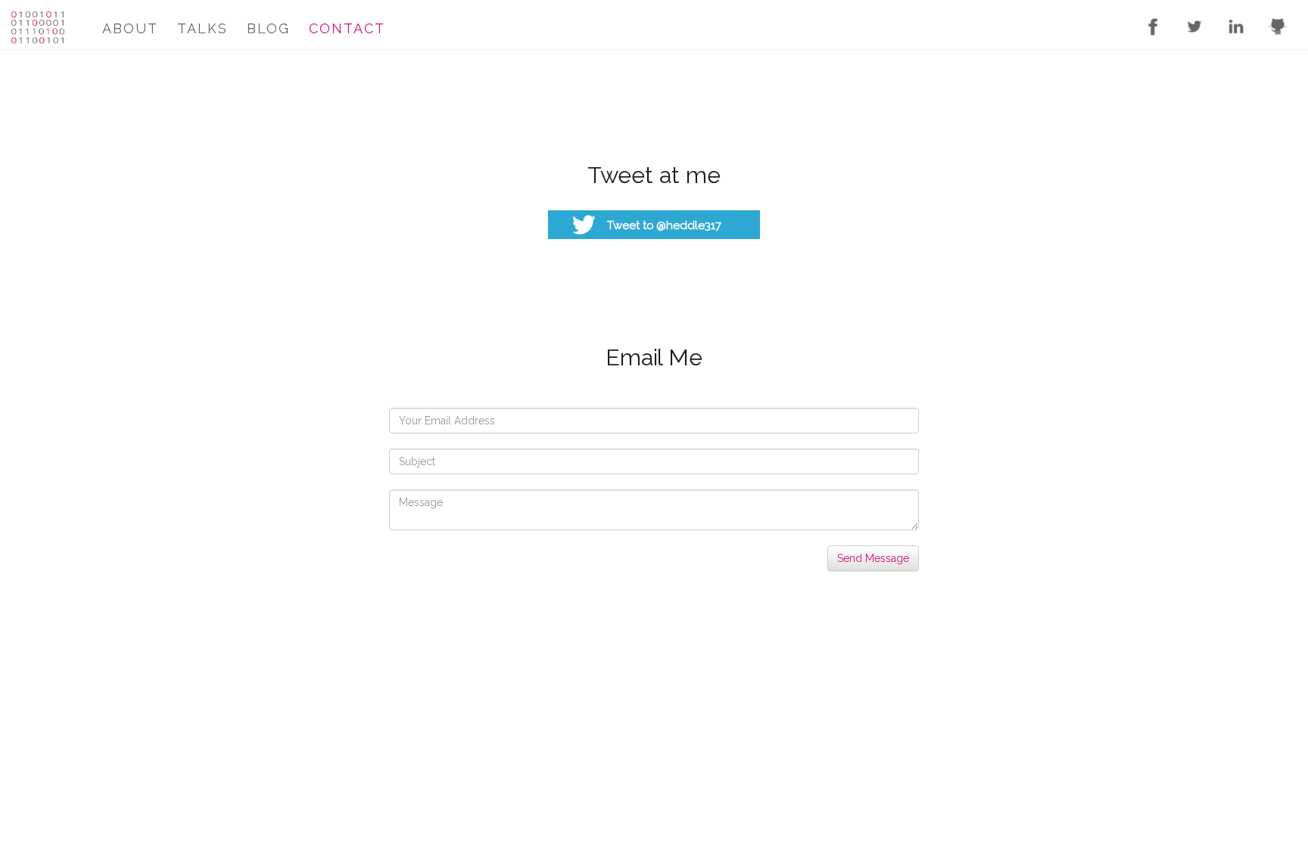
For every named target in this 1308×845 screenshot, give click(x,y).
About (130, 28)
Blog (268, 28)
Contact (347, 28)
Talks (202, 28)
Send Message (873, 558)
